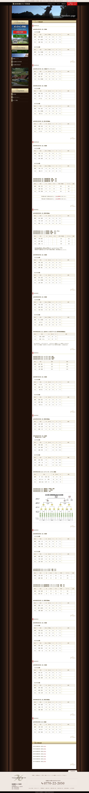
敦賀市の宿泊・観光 (53, 788)
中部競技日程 (42, 788)
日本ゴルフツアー (36, 788)
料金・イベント (47, 775)
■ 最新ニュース (16, 58)
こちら (44, 746)
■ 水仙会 (14, 94)
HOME (33, 775)
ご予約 (42, 775)
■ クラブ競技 (15, 100)
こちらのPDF (57, 196)
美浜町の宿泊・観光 (60, 788)
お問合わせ (38, 775)
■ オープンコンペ (16, 97)
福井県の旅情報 (66, 788)
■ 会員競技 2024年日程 (17, 61)
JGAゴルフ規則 (31, 788)
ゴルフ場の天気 (72, 788)
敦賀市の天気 (47, 788)
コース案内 (54, 775)
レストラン (59, 775)
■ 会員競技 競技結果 (17, 64)
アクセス (64, 775)
